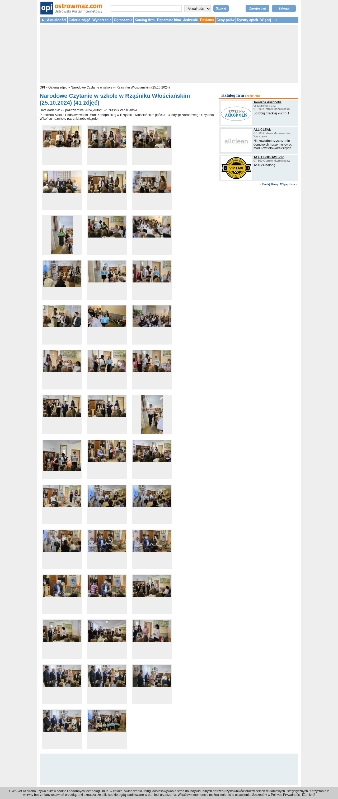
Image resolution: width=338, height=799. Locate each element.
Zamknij (308, 795)
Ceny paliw (225, 20)
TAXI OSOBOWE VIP (268, 157)
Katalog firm (145, 20)
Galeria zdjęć (79, 20)
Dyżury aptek (247, 20)
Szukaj (221, 8)
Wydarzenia (101, 20)
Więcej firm (287, 184)
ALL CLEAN (262, 130)
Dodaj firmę (270, 184)
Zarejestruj (257, 8)
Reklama (207, 20)
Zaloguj (284, 8)
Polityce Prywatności (286, 795)
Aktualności (56, 20)
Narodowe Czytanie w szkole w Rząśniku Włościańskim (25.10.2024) (120, 87)
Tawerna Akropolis (267, 102)
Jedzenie (190, 20)
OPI (42, 87)
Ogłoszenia (123, 20)
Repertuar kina (169, 20)
